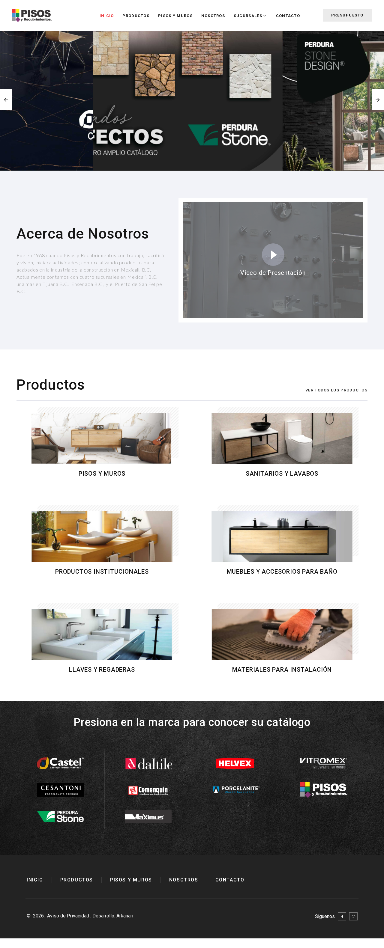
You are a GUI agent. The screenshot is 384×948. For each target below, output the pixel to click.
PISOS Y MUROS (175, 15)
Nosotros (213, 15)
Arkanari (124, 916)
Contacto (288, 15)
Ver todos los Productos (336, 390)
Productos (135, 15)
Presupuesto (347, 15)
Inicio (107, 15)
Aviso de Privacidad (68, 916)
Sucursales (248, 15)
